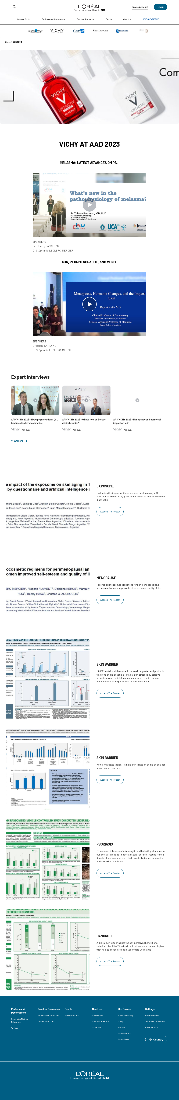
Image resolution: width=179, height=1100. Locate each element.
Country (158, 1039)
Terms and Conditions (155, 1021)
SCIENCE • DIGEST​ (151, 19)
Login (160, 6)
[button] (23, 19)
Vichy (120, 1021)
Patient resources (46, 1021)
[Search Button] (14, 7)
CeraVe (121, 1027)
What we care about (100, 1021)
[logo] (89, 7)
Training (14, 1028)
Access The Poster (110, 511)
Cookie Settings (152, 1015)
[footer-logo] (89, 1075)
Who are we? (97, 1015)
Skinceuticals (124, 1033)
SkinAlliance (123, 1039)
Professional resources (48, 1015)
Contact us (96, 1027)
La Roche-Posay (125, 1015)
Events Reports (72, 1015)
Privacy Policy (151, 1027)
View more (17, 440)
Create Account (140, 6)
